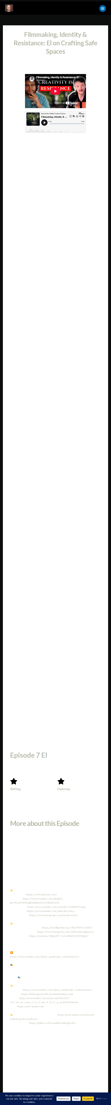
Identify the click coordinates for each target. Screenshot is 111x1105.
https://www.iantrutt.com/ (41, 894)
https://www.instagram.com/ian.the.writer (53, 915)
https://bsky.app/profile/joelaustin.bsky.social (47, 994)
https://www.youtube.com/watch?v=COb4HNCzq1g (56, 906)
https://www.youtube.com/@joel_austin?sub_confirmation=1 (44, 956)
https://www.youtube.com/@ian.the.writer (51, 911)
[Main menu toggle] (102, 8)
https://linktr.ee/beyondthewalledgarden (52, 1022)
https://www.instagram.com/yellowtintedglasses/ (65, 931)
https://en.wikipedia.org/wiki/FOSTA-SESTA (67, 927)
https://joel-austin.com (30, 1006)
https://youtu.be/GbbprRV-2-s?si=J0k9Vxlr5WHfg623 (58, 935)
